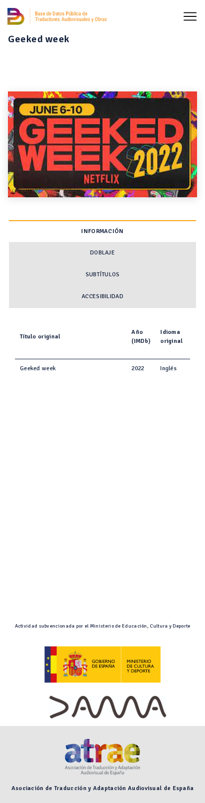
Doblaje (102, 252)
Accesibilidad (102, 296)
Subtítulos (103, 274)
